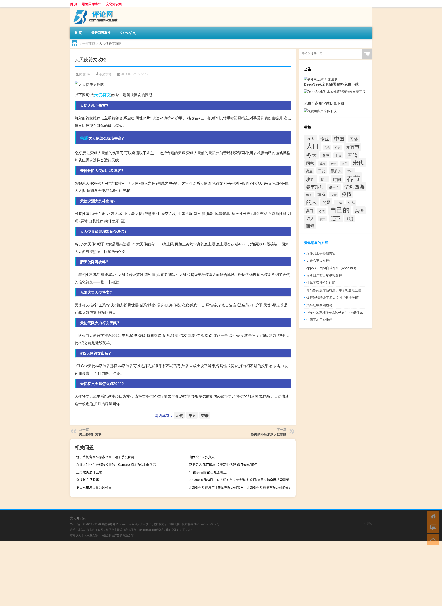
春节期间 (315, 186)
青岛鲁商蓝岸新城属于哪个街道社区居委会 (336, 290)
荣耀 (84, 138)
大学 (333, 163)
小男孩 (368, 523)
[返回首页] (432, 516)
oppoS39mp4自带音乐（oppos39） (332, 268)
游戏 (321, 194)
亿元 (327, 147)
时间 (337, 179)
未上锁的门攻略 (90, 434)
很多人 (336, 170)
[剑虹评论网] (94, 9)
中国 (339, 138)
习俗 (354, 139)
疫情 (346, 194)
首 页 (73, 3)
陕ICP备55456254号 (207, 524)
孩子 (344, 163)
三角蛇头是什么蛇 (89, 472)
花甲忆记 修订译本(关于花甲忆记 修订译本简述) (223, 464)
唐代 (352, 154)
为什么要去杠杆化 (319, 260)
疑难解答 (187, 524)
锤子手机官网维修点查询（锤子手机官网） (106, 456)
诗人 (310, 218)
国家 (310, 163)
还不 (336, 218)
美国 (309, 210)
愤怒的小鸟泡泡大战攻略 (268, 434)
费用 (323, 219)
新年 (323, 179)
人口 (312, 145)
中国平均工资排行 (319, 319)
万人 (310, 138)
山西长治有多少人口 (203, 456)
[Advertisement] (138, 573)
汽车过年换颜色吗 (319, 304)
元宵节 (353, 146)
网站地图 (174, 524)
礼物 (339, 202)
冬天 (311, 154)
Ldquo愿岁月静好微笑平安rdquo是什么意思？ (336, 312)
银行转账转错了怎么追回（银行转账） (333, 297)
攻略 (310, 179)
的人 (311, 202)
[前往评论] (432, 527)
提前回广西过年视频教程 (324, 275)
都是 (350, 218)
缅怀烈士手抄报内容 (320, 253)
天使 (98, 95)
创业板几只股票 (87, 479)
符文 (106, 95)
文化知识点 (114, 3)
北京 (338, 155)
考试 (322, 211)
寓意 (309, 170)
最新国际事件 (91, 3)
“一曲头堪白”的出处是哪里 (208, 472)
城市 (323, 163)
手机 (350, 171)
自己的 (339, 209)
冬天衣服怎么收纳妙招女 (94, 487)
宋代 (358, 162)
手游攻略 (88, 43)
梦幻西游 (354, 186)
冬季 (326, 155)
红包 (351, 202)
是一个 (334, 187)
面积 (310, 226)
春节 (353, 178)
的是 (326, 202)
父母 (334, 195)
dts (88, 74)
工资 (321, 170)
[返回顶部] (432, 539)
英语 (359, 210)
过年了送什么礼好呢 (320, 282)
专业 (324, 139)
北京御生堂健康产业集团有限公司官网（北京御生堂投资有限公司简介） (240, 487)
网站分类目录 (140, 524)
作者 (337, 147)
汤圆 (309, 195)
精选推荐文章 (158, 524)
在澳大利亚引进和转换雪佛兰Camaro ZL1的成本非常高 (116, 464)
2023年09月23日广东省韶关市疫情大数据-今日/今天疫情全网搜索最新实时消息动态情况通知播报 (241, 479)
